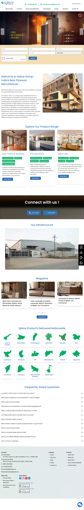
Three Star (62, 164)
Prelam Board (72, 465)
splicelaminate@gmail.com (51, 4)
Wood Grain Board (8, 158)
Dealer (57, 9)
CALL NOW (35, 213)
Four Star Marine (64, 161)
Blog (51, 460)
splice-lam (71, 455)
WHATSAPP (51, 213)
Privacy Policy (7, 478)
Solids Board (6, 161)
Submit (33, 58)
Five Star (69, 158)
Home (52, 455)
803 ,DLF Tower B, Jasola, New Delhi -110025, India (17, 460)
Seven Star (62, 158)
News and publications (32, 9)
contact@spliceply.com (9, 469)
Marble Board (16, 161)
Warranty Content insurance (8, 481)
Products (19, 9)
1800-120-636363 (7, 464)
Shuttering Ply (63, 167)
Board (76, 170)
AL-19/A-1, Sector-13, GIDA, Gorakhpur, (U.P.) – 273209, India (20, 456)
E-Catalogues (47, 9)
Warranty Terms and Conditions (9, 486)
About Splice (9, 9)
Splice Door (71, 460)
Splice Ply (70, 457)
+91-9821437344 (32, 4)
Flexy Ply (69, 164)
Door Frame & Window (74, 462)
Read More (7, 178)
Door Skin (34, 161)
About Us (53, 457)
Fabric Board (19, 158)
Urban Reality (46, 158)
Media (52, 462)
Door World (42, 161)
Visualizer (65, 9)
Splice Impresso (35, 158)
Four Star (73, 161)
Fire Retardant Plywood (66, 170)
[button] (81, 31)
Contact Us (75, 9)
